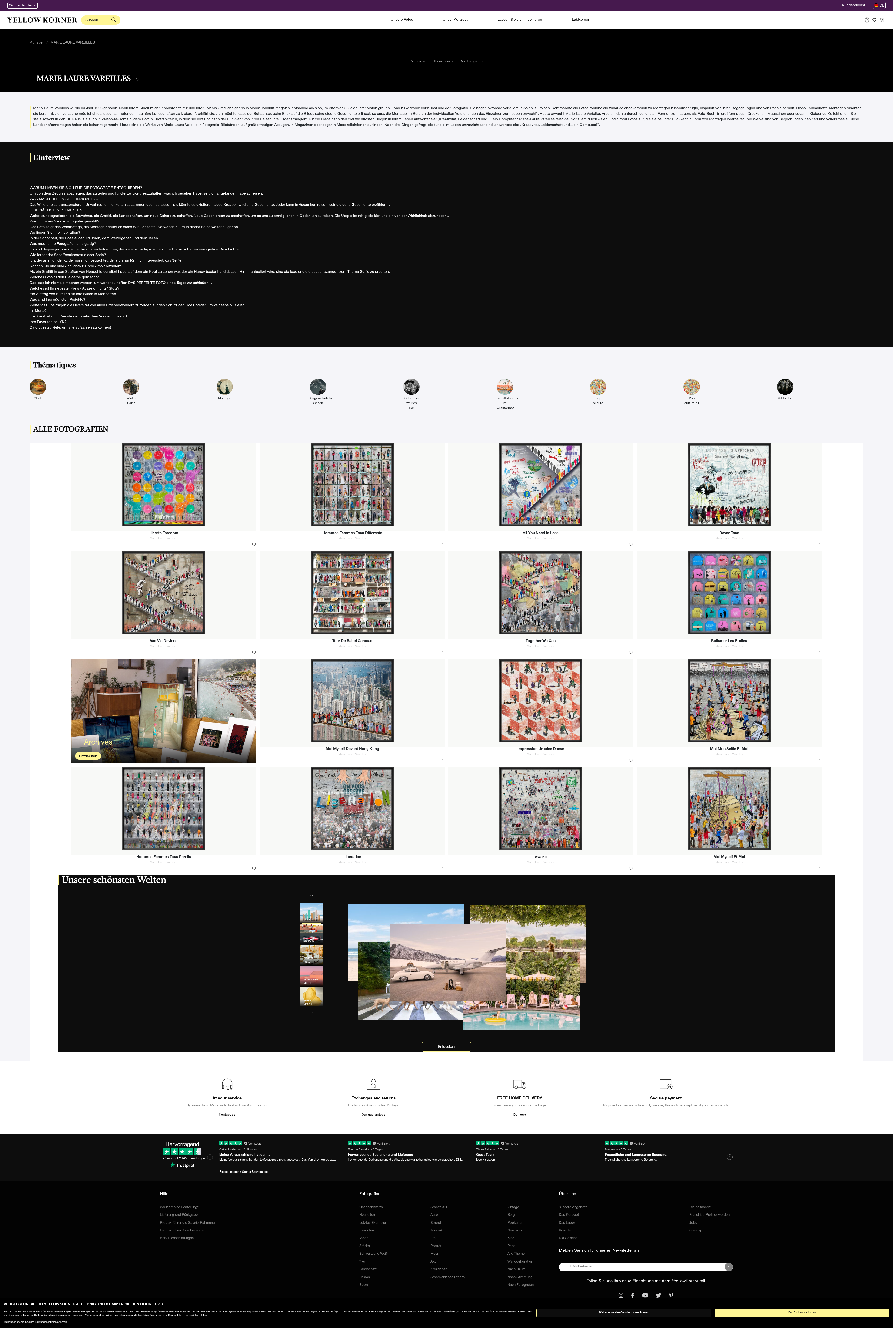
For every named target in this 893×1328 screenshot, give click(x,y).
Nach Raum (516, 1269)
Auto (434, 1215)
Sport (363, 1285)
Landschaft (368, 1269)
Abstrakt (437, 1230)
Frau (433, 1238)
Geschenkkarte (371, 1207)
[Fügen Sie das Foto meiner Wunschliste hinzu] (254, 545)
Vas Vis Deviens (163, 641)
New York (514, 1230)
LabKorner (580, 20)
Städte (364, 1246)
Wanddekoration (520, 1262)
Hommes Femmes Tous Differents (352, 533)
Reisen (364, 1277)
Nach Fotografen (520, 1285)
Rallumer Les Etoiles (729, 641)
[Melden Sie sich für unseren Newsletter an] (729, 1267)
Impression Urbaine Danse (540, 749)
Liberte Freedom (163, 533)
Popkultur (515, 1223)
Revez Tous (729, 533)
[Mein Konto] (867, 20)
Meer (434, 1254)
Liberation (352, 857)
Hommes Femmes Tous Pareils (163, 857)
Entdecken (88, 756)
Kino (510, 1238)
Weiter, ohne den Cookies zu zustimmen (624, 1312)
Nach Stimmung (520, 1277)
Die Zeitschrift (700, 1207)
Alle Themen (516, 1254)
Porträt (435, 1246)
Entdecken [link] (446, 1047)
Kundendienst (853, 5)
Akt (433, 1262)
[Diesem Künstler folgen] (138, 79)
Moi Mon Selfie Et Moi (729, 749)
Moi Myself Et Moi (729, 857)
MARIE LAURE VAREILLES (72, 43)
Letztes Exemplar (372, 1223)
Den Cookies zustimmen (802, 1312)
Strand (435, 1223)
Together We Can (541, 641)
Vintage (513, 1207)
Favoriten (366, 1230)
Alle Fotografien (472, 61)
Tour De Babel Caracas (352, 641)
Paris (511, 1246)
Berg (511, 1215)
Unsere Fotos (402, 20)
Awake (541, 857)
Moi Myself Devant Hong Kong (352, 749)
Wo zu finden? (22, 5)
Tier (362, 1262)
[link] (42, 20)
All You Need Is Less (541, 533)
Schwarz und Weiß (373, 1254)
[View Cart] (882, 20)
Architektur (438, 1207)
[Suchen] (113, 20)
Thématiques (443, 61)
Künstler (37, 43)
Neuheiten (367, 1215)
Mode (363, 1238)
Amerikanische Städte (447, 1277)
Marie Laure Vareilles (164, 538)
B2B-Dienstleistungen (177, 1238)
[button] (312, 1009)
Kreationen (438, 1269)
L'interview (417, 61)
